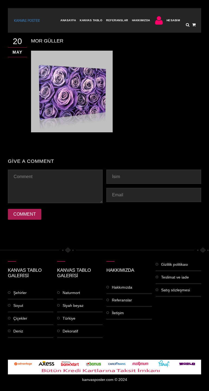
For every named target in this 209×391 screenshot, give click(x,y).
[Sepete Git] (194, 25)
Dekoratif (70, 331)
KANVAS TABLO (91, 20)
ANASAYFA (68, 20)
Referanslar (117, 20)
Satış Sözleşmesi (175, 290)
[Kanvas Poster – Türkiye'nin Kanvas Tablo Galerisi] (27, 20)
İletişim (118, 313)
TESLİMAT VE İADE (175, 277)
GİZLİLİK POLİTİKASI (174, 264)
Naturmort (71, 293)
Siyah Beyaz (73, 305)
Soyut (18, 305)
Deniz (18, 331)
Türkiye (69, 318)
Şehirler (20, 293)
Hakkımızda (141, 20)
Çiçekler (20, 318)
